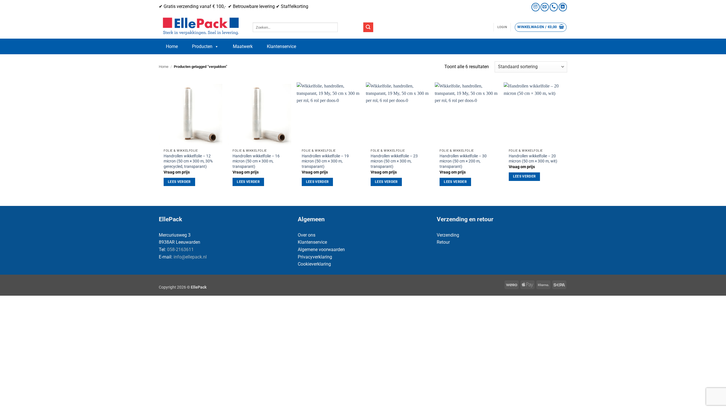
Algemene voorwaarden (321, 249)
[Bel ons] (554, 7)
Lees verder (179, 182)
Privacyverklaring (315, 257)
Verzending (448, 235)
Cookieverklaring (314, 264)
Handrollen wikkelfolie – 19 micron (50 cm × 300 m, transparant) (325, 161)
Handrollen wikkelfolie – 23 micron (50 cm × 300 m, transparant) (394, 161)
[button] (502, 27)
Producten (202, 46)
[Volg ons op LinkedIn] (563, 7)
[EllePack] (201, 26)
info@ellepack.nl (190, 257)
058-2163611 (180, 249)
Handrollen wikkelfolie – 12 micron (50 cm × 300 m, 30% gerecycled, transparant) (188, 161)
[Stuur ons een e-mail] (545, 7)
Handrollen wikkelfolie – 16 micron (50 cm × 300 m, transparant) (256, 161)
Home (172, 46)
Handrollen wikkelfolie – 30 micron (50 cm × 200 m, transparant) (463, 161)
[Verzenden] (368, 27)
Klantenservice (281, 46)
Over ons (306, 235)
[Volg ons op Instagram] (535, 7)
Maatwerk (243, 46)
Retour (443, 242)
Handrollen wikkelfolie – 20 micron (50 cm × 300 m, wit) (533, 159)
